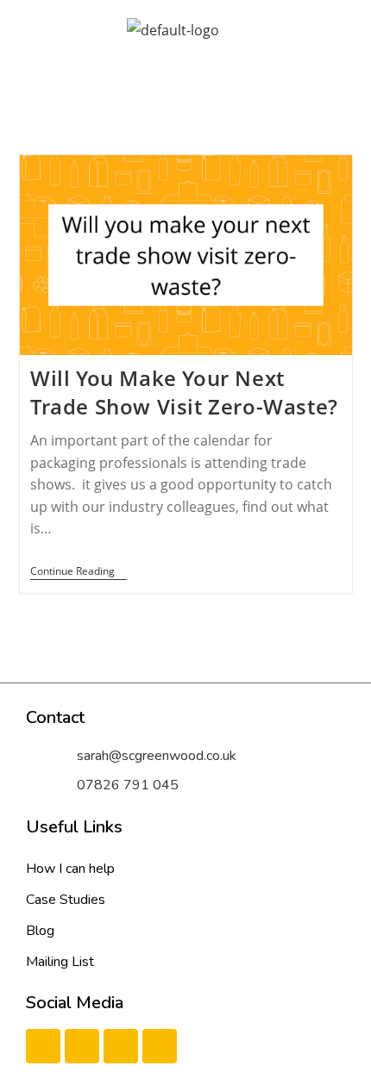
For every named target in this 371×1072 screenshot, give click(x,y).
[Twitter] (82, 1046)
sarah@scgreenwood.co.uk (156, 755)
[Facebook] (43, 1046)
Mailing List (60, 961)
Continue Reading (78, 571)
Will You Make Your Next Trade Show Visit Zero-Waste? (184, 392)
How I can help (70, 868)
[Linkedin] (121, 1046)
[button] (172, 77)
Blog (40, 930)
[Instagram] (159, 1046)
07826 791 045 (128, 785)
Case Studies (65, 899)
